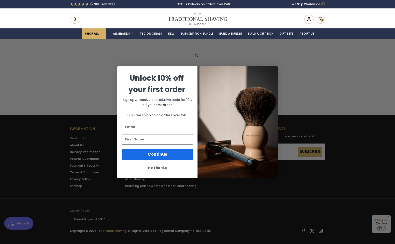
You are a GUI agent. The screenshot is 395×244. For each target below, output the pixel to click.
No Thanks (157, 167)
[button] (74, 19)
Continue (157, 154)
